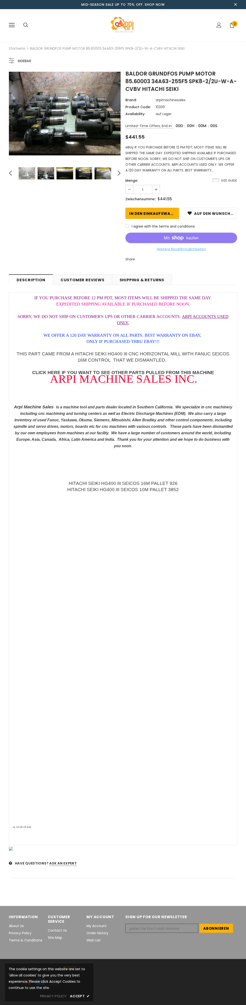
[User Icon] (218, 25)
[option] (65, 113)
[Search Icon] (25, 25)
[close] (235, 4)
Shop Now (155, 4)
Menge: (131, 180)
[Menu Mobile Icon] (12, 25)
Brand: (131, 100)
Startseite (17, 48)
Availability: (135, 114)
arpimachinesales (170, 100)
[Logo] (123, 25)
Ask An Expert (63, 863)
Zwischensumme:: (140, 199)
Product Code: (138, 107)
